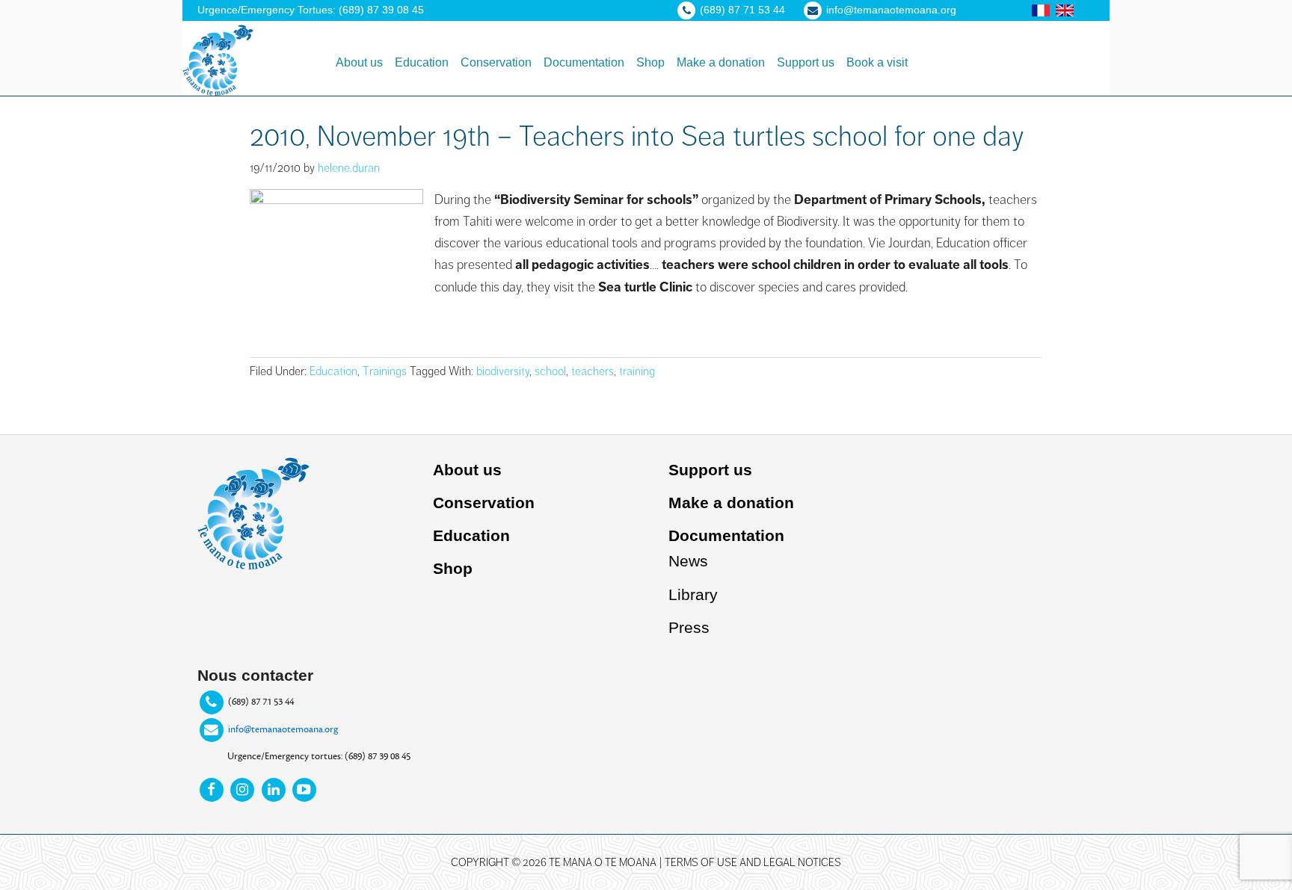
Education (333, 371)
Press (689, 627)
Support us (710, 469)
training (637, 371)
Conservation (484, 502)
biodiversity (502, 371)
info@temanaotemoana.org (283, 729)
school (550, 371)
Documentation (726, 535)
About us (467, 469)
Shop (453, 568)
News (688, 560)
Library (693, 594)
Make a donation (731, 502)
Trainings (385, 371)
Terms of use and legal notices (753, 862)
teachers (592, 371)
